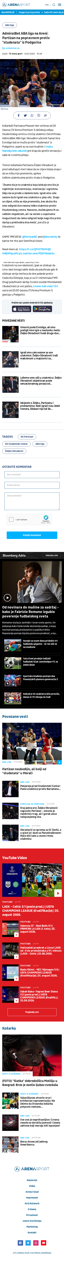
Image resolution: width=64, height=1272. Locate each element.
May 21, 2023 (35, 262)
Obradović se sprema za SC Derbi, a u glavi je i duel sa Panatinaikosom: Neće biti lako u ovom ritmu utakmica (40, 834)
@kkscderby (50, 237)
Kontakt (32, 1232)
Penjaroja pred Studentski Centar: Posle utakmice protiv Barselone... (40, 788)
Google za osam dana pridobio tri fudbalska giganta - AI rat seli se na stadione (40, 644)
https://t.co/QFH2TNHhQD (35, 249)
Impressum (32, 1197)
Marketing (32, 1226)
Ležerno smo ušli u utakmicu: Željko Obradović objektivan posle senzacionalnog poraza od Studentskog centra (40, 380)
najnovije (32, 1180)
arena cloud (32, 1191)
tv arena (19, 1253)
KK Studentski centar (16, 443)
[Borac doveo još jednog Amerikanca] (10, 1144)
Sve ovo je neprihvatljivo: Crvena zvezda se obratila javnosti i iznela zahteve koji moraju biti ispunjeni (40, 1122)
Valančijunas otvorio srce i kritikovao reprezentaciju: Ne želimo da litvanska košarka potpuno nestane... (37, 1102)
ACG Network (32, 1203)
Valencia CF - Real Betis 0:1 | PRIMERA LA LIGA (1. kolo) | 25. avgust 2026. (37, 928)
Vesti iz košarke (11, 1074)
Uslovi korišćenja (32, 1220)
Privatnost (32, 1215)
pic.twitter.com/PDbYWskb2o (36, 253)
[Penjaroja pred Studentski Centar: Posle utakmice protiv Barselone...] (10, 789)
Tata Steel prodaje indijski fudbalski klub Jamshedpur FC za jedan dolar (40, 661)
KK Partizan (27, 436)
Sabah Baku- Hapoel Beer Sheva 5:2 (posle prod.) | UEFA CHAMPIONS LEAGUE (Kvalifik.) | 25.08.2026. (39, 996)
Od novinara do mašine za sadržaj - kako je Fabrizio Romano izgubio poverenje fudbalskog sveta (30, 612)
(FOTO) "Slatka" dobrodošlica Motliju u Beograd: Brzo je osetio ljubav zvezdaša (30, 1083)
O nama (32, 1209)
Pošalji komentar (32, 535)
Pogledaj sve (52, 555)
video (32, 1186)
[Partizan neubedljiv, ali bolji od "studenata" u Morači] (32, 744)
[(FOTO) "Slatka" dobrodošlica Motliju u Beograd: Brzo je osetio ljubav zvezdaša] (32, 1055)
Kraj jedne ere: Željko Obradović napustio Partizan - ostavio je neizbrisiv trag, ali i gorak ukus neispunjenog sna (39, 813)
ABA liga (9, 25)
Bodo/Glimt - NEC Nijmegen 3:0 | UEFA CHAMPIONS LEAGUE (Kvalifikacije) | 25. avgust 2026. (39, 972)
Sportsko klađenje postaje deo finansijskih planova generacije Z (40, 678)
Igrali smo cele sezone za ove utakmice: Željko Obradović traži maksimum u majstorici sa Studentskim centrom (39, 355)
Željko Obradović (14, 451)
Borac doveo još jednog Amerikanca (33, 1143)
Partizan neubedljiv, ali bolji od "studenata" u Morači (24, 771)
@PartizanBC (30, 237)
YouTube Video (14, 858)
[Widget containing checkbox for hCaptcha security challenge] (29, 519)
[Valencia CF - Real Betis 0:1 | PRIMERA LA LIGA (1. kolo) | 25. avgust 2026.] (10, 929)
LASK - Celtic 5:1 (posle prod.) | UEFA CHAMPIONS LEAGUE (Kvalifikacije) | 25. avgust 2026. (30, 911)
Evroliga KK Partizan (32, 804)
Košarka (9, 1028)
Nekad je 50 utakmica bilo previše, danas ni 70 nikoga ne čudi (41, 695)
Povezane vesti (13, 321)
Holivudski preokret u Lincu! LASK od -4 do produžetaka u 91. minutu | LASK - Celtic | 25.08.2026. (40, 950)
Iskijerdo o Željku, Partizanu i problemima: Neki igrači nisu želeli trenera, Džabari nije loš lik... (40, 406)
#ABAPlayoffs (10, 253)
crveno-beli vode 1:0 (45, 286)
